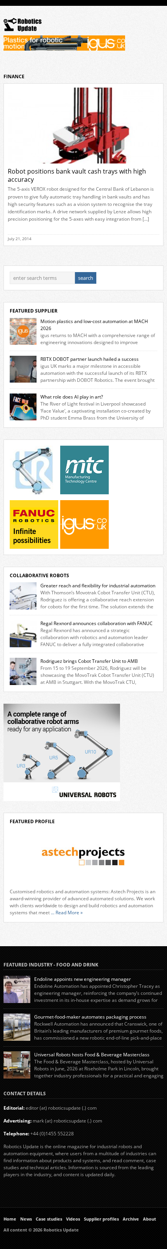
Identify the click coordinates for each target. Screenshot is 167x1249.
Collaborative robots (39, 575)
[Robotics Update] (22, 29)
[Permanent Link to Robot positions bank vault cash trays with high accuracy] (84, 165)
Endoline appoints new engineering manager (82, 979)
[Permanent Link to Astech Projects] (84, 856)
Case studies (49, 1219)
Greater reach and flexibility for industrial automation (97, 585)
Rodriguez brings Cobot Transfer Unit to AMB (89, 661)
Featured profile (32, 821)
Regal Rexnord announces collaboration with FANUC (96, 623)
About (149, 1219)
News (26, 1219)
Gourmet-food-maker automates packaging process (90, 1017)
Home (9, 1219)
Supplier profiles (101, 1219)
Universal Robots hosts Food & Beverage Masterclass (92, 1054)
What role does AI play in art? (71, 396)
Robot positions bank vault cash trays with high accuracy (77, 175)
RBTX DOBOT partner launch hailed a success (89, 359)
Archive (131, 1219)
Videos (73, 1219)
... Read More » (67, 912)
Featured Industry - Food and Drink (50, 964)
